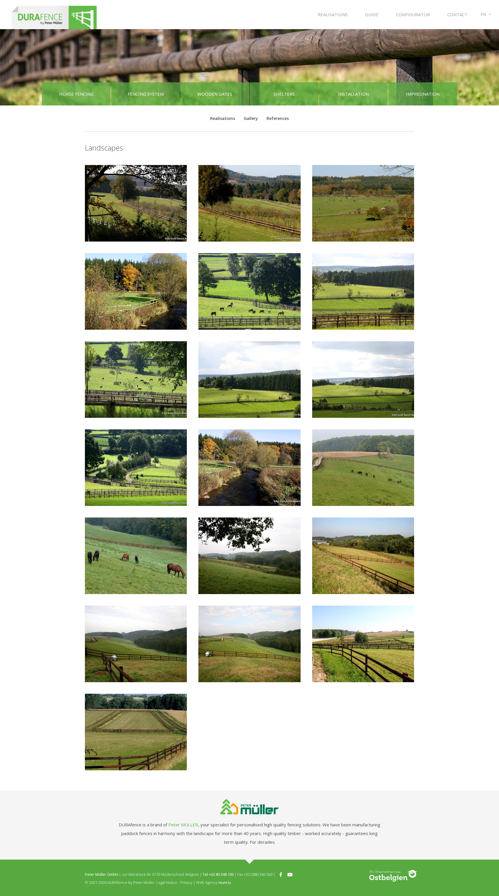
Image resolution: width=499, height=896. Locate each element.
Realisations (333, 14)
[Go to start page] (54, 14)
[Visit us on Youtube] (290, 874)
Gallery (251, 118)
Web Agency (206, 882)
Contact (457, 14)
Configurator (413, 14)
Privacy (186, 882)
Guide (372, 14)
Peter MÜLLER (183, 825)
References (278, 118)
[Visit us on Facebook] (280, 874)
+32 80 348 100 (221, 874)
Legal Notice (166, 882)
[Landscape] (136, 203)
